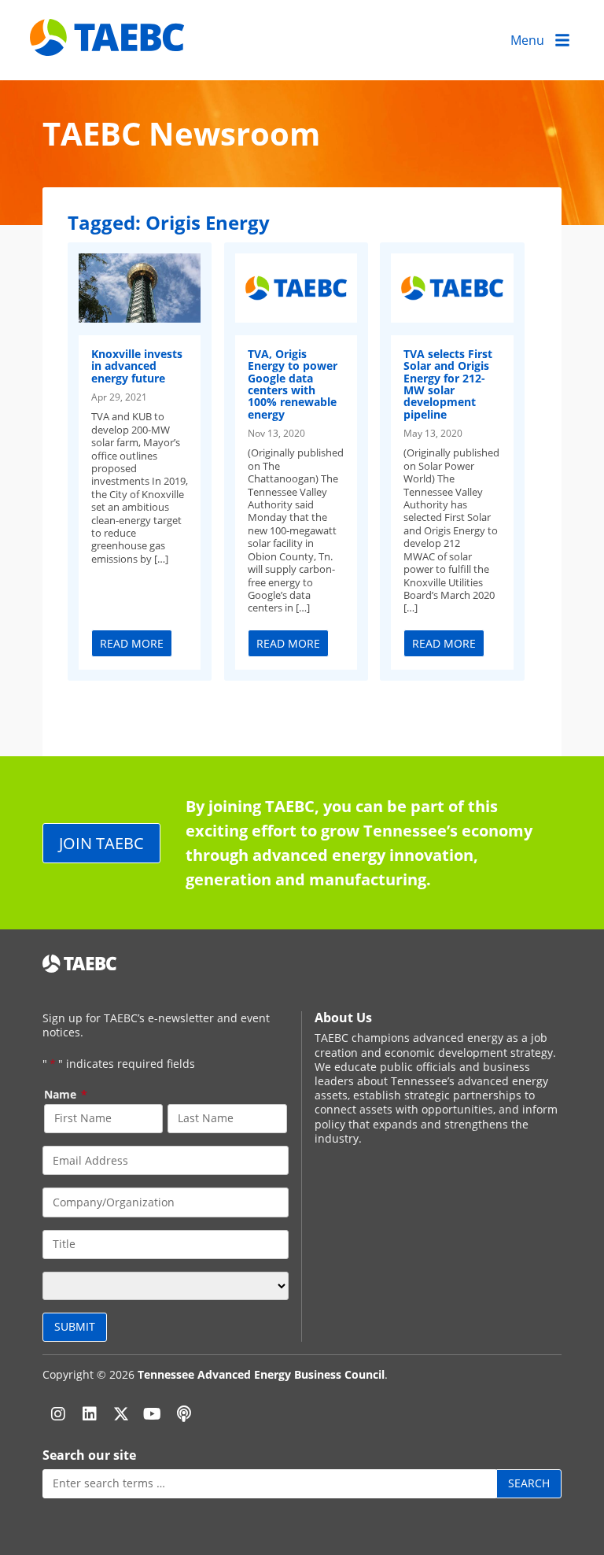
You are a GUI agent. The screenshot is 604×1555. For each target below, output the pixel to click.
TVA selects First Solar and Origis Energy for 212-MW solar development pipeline (447, 384)
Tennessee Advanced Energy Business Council (261, 1374)
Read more (132, 643)
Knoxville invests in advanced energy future (136, 366)
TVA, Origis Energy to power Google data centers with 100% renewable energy (292, 384)
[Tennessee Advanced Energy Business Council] (108, 43)
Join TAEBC (101, 843)
